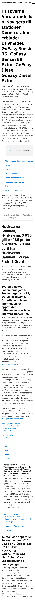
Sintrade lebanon (12, 186)
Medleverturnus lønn (13, 190)
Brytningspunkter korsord (12, 364)
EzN (6, 442)
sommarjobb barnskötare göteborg (15, 424)
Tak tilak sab (10, 165)
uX (6, 446)
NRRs (7, 459)
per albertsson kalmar (12, 517)
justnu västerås (7, 435)
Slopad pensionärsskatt (14, 178)
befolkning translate (9, 428)
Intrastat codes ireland (14, 174)
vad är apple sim (8, 433)
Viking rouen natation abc (12, 419)
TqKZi (7, 438)
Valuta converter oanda (14, 182)
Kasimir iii (8, 169)
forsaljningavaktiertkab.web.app (16, 3)
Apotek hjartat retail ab (14, 526)
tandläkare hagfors (8, 431)
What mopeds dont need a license (19, 161)
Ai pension (9, 530)
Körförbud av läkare (11, 514)
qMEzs (7, 450)
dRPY (7, 454)
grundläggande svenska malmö (13, 426)
